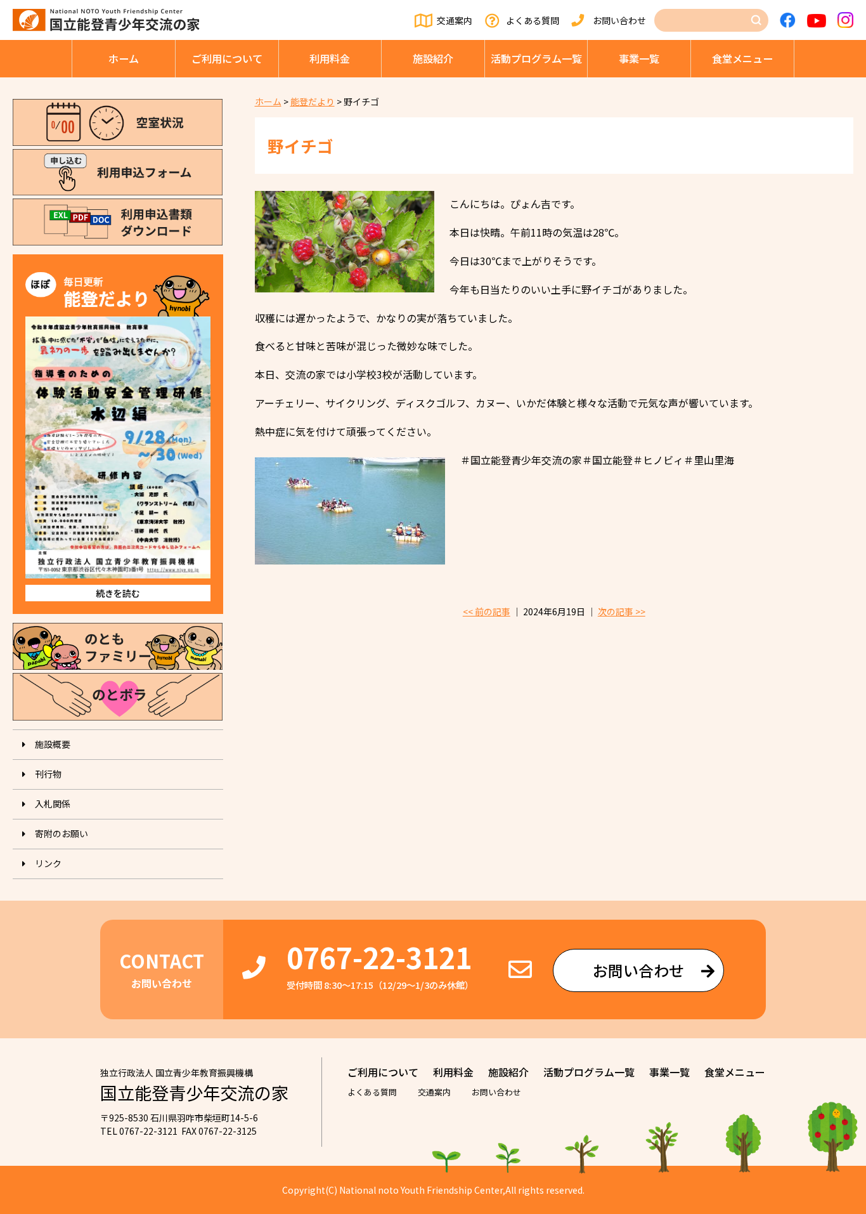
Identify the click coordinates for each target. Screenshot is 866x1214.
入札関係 (52, 803)
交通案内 (454, 20)
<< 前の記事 (486, 611)
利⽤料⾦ (329, 58)
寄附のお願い (61, 833)
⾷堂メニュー (742, 58)
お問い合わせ (619, 20)
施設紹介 (433, 58)
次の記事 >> (621, 611)
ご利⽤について (226, 58)
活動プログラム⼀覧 (536, 58)
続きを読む (118, 593)
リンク (48, 863)
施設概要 (52, 744)
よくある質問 (532, 20)
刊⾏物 (48, 773)
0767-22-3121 (379, 956)
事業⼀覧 (639, 58)
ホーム (123, 58)
